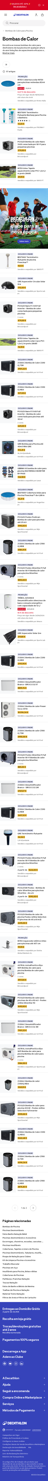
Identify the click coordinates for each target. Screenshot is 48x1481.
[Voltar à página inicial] (21, 15)
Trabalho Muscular (11, 1264)
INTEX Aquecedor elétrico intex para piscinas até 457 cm (32, 942)
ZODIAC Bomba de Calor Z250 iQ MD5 (31, 658)
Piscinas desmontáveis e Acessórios (19, 1238)
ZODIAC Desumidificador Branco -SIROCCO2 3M (29, 1025)
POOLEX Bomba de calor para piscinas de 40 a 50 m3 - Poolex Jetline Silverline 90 (32, 1000)
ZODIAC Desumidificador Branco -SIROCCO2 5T (29, 683)
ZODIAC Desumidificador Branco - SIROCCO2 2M (29, 786)
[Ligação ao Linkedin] (21, 1364)
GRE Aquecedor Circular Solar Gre (32, 282)
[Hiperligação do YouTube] (10, 1364)
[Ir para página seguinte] (33, 1208)
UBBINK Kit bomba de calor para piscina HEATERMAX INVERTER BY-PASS (32, 471)
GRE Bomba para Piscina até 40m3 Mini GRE (31, 445)
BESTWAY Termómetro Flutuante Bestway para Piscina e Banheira (32, 115)
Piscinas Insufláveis (12, 1245)
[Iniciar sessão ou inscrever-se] (36, 15)
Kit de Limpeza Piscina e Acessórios (19, 1260)
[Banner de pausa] (39, 5)
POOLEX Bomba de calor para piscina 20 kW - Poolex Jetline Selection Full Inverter (31, 1108)
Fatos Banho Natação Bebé (15, 1234)
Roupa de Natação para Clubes (17, 1256)
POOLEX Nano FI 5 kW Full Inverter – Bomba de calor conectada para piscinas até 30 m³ (31, 415)
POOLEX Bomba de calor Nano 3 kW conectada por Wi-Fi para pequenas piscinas (32, 144)
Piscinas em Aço (10, 1268)
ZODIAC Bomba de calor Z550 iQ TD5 (31, 1157)
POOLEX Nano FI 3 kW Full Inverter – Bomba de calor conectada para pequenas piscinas (30, 310)
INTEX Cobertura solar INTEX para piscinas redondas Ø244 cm (31, 82)
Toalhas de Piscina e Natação (16, 1290)
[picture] (8, 83)
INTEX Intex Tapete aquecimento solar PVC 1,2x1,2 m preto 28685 (32, 170)
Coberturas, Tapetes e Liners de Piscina (21, 1249)
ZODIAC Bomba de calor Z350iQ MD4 (29, 1082)
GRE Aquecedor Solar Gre (29, 633)
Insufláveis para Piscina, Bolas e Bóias (20, 1271)
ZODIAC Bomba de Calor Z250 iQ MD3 (31, 388)
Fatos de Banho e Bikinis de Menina (18, 1286)
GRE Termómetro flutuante (30, 833)
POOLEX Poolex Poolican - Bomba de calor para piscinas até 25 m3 (31, 519)
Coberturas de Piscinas (13, 1275)
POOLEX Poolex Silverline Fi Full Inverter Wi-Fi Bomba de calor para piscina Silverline (32, 570)
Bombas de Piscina (11, 1226)
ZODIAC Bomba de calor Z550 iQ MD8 (31, 545)
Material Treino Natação (13, 1294)
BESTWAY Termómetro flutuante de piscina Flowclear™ (28, 259)
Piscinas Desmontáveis (13, 1230)
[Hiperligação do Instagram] (16, 1364)
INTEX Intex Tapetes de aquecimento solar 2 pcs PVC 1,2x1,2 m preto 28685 (31, 341)
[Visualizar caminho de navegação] (4, 31)
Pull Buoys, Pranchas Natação (16, 1279)
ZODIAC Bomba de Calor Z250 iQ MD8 (31, 810)
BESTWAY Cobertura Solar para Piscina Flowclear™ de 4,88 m (32, 494)
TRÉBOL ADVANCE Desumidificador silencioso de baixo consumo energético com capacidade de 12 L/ (32, 602)
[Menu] (6, 15)
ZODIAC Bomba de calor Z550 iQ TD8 (31, 731)
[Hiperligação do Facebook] (5, 1364)
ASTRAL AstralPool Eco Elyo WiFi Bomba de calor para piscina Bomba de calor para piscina (31, 969)
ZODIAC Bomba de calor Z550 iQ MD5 (31, 1182)
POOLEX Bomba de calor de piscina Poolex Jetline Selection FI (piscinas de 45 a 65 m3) (32, 917)
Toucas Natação (10, 1283)
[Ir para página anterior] (15, 1208)
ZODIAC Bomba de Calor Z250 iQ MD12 (31, 1133)
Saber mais (24, 241)
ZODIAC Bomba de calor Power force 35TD (32, 707)
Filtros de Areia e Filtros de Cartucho (19, 1297)
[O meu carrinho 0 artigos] (42, 15)
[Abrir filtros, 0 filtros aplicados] (6, 64)
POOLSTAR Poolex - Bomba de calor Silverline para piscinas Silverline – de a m (31, 890)
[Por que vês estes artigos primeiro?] (4, 71)
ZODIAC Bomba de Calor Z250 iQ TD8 (31, 364)
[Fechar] (43, 5)
